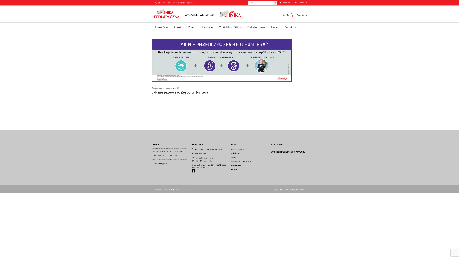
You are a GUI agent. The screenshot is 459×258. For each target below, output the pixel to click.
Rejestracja (302, 3)
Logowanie (287, 3)
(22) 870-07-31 (163, 3)
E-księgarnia (236, 165)
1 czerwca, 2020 (172, 88)
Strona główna (237, 149)
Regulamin (279, 189)
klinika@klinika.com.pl (184, 3)
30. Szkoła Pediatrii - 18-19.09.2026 (288, 151)
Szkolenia (235, 153)
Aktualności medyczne (241, 161)
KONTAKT (197, 144)
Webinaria (235, 157)
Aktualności (157, 88)
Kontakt (234, 169)
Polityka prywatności (295, 189)
